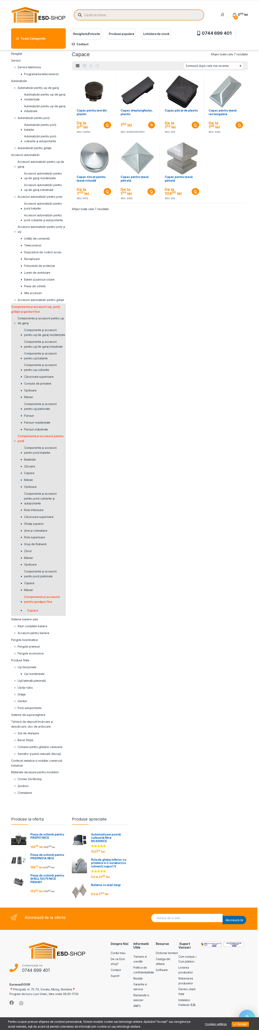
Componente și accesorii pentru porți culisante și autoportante (40, 498)
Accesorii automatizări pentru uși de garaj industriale (43, 187)
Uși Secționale (27, 667)
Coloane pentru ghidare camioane (40, 747)
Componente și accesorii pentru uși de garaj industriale (43, 344)
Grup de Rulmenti (35, 544)
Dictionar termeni (167, 953)
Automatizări (19, 81)
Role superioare (34, 537)
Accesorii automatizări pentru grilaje (41, 300)
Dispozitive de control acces (43, 252)
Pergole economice (31, 653)
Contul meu (118, 953)
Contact (82, 44)
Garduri (22, 701)
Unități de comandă (36, 238)
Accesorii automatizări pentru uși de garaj (41, 164)
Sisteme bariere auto (24, 619)
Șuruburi (23, 786)
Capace (29, 473)
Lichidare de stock (156, 34)
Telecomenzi (32, 245)
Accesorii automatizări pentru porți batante (43, 206)
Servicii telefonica (29, 67)
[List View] (97, 66)
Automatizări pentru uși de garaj (38, 87)
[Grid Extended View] (90, 66)
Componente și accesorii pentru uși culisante (40, 367)
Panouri (29, 415)
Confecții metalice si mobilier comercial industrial (36, 763)
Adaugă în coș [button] (150, 125)
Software (162, 970)
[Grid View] (78, 66)
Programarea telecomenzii (41, 74)
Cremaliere (25, 792)
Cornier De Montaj (29, 779)
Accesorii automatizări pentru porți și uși (41, 229)
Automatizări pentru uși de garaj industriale (44, 108)
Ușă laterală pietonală (32, 680)
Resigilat (16, 53)
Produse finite (20, 660)
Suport (115, 975)
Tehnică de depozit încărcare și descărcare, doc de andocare (32, 724)
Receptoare (32, 259)
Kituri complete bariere (32, 626)
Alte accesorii (33, 293)
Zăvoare (29, 466)
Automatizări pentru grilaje (34, 148)
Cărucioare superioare (39, 376)
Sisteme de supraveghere (28, 714)
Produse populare (121, 34)
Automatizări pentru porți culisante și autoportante (40, 139)
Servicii (16, 60)
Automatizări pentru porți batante (40, 127)
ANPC (137, 1006)
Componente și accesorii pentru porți (41, 438)
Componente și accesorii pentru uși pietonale (40, 406)
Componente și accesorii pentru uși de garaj (41, 321)
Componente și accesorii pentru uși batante (40, 356)
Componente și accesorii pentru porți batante (40, 450)
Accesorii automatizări (25, 155)
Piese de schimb (35, 286)
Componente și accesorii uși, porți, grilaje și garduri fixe (36, 309)
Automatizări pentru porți (34, 118)
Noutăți (138, 978)
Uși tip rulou (25, 687)
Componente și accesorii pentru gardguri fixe (42, 599)
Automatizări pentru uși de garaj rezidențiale (44, 97)
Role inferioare (34, 510)
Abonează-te (234, 920)
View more (148, 1026)
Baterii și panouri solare (39, 279)
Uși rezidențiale (34, 673)
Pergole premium (29, 646)
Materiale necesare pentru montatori (35, 772)
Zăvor (28, 551)
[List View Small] (84, 66)
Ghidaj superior (34, 523)
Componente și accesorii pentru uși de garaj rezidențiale (44, 332)
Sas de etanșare (28, 733)
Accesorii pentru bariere (33, 633)
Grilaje (22, 694)
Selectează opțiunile (103, 125)
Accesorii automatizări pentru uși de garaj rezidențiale (43, 176)
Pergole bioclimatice (24, 640)
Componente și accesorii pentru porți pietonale (40, 574)
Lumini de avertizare (37, 272)
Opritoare (30, 390)
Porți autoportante (29, 708)
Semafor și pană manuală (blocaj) (39, 753)
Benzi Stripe (25, 740)
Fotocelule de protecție (39, 265)
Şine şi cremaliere (35, 530)
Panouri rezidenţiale (37, 422)
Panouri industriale (36, 429)
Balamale (30, 459)
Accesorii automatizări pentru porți (40, 196)
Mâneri (28, 397)
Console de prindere (37, 383)
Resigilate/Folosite (86, 34)
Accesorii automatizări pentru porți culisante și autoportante (43, 218)
